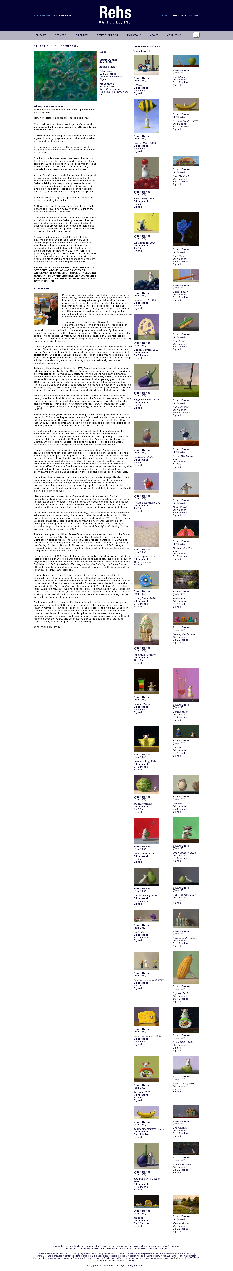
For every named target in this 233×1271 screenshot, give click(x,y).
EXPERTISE (81, 35)
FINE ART (41, 35)
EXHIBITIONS (134, 35)
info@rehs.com (177, 1258)
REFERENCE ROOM (107, 35)
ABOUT (154, 35)
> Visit (166, 15)
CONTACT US (174, 35)
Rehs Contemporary (184, 15)
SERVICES (60, 35)
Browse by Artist (141, 51)
